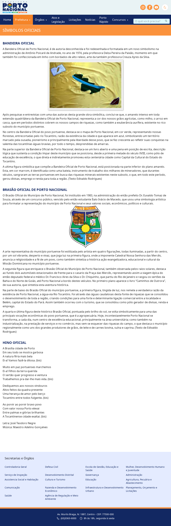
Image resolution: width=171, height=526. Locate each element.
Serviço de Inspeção (16, 474)
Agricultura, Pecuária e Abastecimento (139, 481)
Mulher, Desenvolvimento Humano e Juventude (145, 468)
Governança (92, 474)
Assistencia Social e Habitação (21, 479)
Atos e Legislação (58, 20)
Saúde (8, 495)
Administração (134, 474)
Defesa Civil (51, 466)
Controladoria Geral (16, 466)
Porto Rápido (103, 20)
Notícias (90, 20)
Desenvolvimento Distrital (59, 474)
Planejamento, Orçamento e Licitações (141, 489)
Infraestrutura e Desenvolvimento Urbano (104, 489)
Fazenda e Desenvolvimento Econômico (60, 489)
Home (7, 20)
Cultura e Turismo (55, 479)
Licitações (75, 20)
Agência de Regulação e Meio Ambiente (61, 497)
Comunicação (12, 487)
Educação (91, 479)
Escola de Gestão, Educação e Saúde (102, 468)
